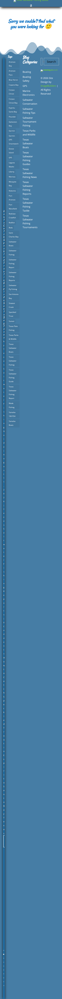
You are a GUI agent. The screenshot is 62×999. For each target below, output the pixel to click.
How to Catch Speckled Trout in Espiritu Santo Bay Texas (4, 274)
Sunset (11, 321)
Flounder (12, 117)
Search (51, 62)
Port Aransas (12, 198)
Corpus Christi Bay (13, 101)
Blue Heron (13, 80)
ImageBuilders (48, 85)
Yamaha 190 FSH (12, 414)
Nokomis (12, 191)
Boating (27, 71)
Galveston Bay (13, 124)
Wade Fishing (11, 405)
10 (3, 985)
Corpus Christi (12, 92)
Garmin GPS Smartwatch (13, 140)
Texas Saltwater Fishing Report (12, 392)
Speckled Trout (12, 314)
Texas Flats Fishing (13, 328)
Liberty (11, 171)
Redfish (12, 222)
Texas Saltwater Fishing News (30, 173)
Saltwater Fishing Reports (12, 276)
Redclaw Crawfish (12, 216)
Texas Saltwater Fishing (12, 361)
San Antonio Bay (13, 296)
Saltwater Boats (12, 243)
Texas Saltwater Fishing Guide (12, 376)
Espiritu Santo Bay (13, 110)
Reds (11, 227)
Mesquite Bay (12, 184)
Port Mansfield (13, 206)
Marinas (12, 176)
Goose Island (11, 151)
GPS (10, 157)
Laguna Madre (12, 164)
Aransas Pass (12, 73)
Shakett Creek (12, 305)
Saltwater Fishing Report (12, 263)
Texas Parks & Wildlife (13, 337)
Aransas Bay (12, 64)
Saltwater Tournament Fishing (29, 121)
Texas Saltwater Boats (12, 348)
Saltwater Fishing (12, 252)
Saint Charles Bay (13, 235)
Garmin (12, 131)
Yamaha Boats (12, 423)
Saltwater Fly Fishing (13, 287)
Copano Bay (13, 85)
